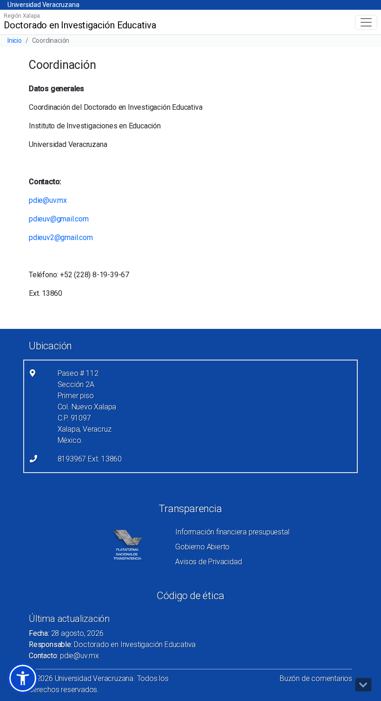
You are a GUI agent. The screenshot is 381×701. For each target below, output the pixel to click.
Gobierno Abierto (202, 546)
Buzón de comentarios (316, 678)
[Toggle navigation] (366, 22)
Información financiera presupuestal (232, 531)
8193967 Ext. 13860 (90, 458)
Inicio (14, 40)
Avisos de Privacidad (208, 561)
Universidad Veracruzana (43, 4)
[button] (22, 678)
